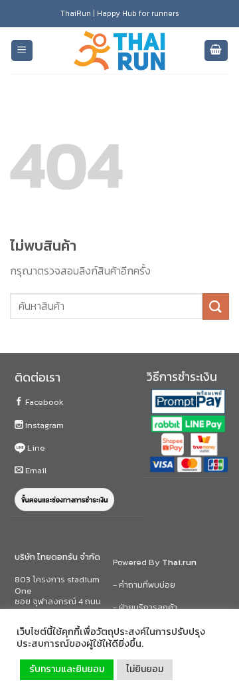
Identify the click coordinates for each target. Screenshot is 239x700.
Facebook (43, 402)
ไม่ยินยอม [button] (144, 669)
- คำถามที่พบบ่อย (144, 584)
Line (35, 447)
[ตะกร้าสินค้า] (216, 51)
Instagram (43, 425)
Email (34, 470)
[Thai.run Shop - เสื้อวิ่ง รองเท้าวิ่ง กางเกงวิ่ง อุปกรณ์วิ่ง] (119, 51)
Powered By (155, 562)
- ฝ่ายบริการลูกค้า (145, 607)
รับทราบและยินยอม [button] (66, 669)
